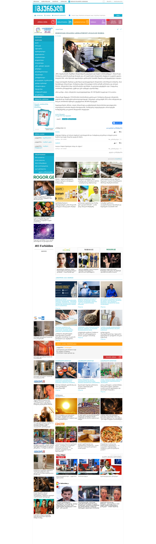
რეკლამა (55, 1)
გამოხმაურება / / (116, 139)
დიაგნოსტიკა (39, 95)
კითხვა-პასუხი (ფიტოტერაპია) (66, 344)
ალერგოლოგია (40, 57)
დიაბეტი (64, 119)
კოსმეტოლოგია (40, 77)
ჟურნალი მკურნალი (60, 15)
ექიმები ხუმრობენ (40, 83)
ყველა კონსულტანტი (46, 172)
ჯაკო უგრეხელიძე (40, 169)
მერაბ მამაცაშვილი (41, 163)
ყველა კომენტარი (115, 152)
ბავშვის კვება (47, 142)
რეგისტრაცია (118, 1)
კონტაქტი (64, 1)
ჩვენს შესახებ (45, 1)
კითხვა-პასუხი (39, 134)
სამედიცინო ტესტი (41, 92)
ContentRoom (115, 158)
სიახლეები (38, 40)
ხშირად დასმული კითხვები (79, 1)
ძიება (118, 15)
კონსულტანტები (40, 154)
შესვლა (109, 1)
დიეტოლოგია (39, 60)
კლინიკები (39, 15)
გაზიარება (119, 123)
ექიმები (48, 15)
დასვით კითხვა (111, 357)
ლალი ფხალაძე (40, 160)
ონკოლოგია (39, 75)
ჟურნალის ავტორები (41, 99)
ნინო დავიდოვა (39, 157)
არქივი (37, 129)
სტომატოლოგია (40, 51)
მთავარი (36, 1)
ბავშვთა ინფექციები (41, 147)
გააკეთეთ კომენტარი (114, 128)
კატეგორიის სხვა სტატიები (64, 277)
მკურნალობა (47, 138)
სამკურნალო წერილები (63, 361)
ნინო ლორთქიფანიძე (41, 166)
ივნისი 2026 (49, 129)
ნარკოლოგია (39, 63)
